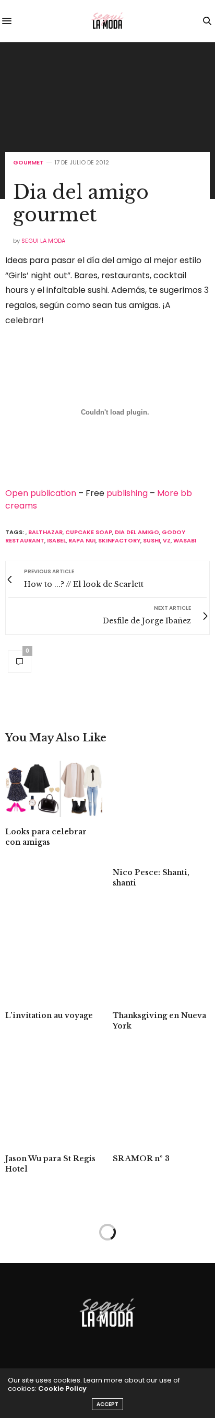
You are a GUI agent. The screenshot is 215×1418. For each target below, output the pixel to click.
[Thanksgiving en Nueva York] (161, 952)
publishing (127, 493)
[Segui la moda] (107, 20)
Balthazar (45, 532)
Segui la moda (43, 241)
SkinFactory (119, 540)
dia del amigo (137, 532)
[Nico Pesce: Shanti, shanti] (161, 809)
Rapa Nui (81, 540)
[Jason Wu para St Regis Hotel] (53, 1095)
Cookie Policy (62, 1388)
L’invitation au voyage (49, 1015)
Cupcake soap (88, 532)
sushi (151, 540)
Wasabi (184, 540)
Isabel (56, 540)
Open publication (40, 493)
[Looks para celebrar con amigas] (53, 789)
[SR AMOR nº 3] (161, 1095)
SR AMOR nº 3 (141, 1158)
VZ (167, 540)
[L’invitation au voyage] (53, 952)
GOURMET (28, 163)
